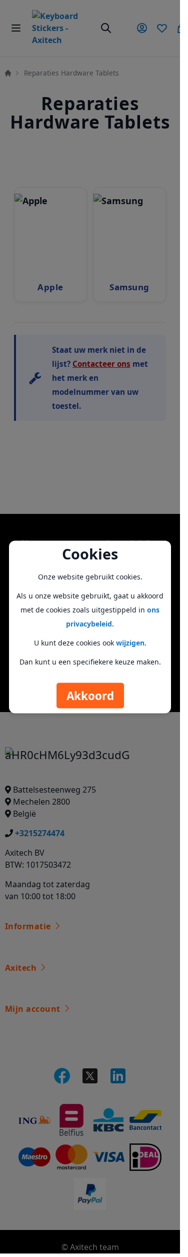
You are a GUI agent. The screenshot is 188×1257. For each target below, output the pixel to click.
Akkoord (90, 695)
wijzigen (130, 642)
